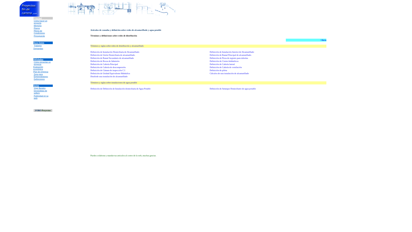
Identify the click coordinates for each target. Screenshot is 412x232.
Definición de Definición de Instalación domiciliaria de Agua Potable (120, 88)
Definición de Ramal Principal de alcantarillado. (231, 55)
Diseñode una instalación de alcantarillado (109, 76)
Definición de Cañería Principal (104, 64)
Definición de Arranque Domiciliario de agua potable (233, 88)
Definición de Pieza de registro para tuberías (229, 58)
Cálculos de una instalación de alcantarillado (229, 73)
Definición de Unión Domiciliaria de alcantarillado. (112, 55)
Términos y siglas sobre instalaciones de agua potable (113, 82)
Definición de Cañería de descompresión (108, 67)
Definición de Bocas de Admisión (105, 61)
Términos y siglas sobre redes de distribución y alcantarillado (117, 46)
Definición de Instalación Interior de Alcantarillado (232, 52)
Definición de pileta (218, 70)
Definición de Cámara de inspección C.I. (108, 70)
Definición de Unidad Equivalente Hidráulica (110, 73)
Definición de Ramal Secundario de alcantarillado (112, 58)
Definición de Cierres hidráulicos (224, 61)
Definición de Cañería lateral (222, 64)
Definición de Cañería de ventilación (226, 67)
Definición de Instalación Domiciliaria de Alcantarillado (114, 52)
